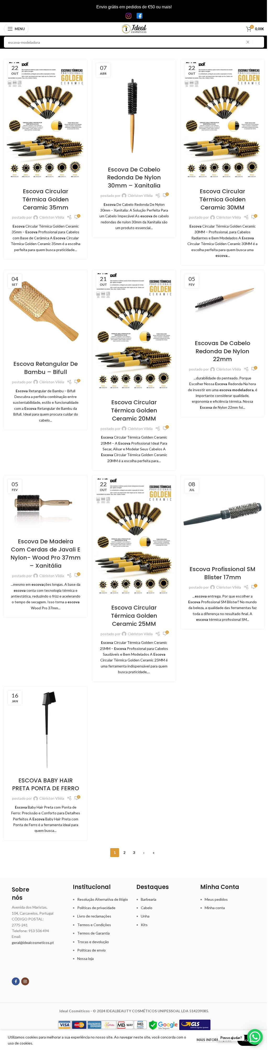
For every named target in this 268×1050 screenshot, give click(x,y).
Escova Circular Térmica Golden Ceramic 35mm (46, 199)
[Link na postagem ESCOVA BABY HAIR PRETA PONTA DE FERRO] (45, 728)
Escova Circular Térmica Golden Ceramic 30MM (222, 199)
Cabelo (146, 907)
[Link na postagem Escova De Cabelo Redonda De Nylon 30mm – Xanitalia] (134, 109)
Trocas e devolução (93, 942)
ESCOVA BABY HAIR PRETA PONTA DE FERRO (45, 784)
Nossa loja (85, 958)
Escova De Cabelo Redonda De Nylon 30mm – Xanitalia (134, 177)
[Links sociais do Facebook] (16, 981)
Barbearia (148, 899)
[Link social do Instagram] (25, 981)
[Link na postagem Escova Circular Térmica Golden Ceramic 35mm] (45, 120)
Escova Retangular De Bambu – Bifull (45, 368)
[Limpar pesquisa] (249, 42)
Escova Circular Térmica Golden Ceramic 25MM (134, 616)
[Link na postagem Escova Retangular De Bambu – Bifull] (45, 311)
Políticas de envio (91, 950)
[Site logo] (134, 28)
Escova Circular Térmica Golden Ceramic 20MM (134, 410)
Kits (144, 924)
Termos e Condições (94, 924)
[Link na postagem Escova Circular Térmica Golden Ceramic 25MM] (134, 536)
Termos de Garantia (93, 933)
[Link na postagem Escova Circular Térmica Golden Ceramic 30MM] (222, 120)
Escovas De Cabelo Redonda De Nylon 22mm (222, 351)
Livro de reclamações (94, 916)
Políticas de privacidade (96, 907)
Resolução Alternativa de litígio (102, 899)
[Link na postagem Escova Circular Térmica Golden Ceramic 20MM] (134, 331)
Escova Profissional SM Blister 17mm (222, 573)
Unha (145, 916)
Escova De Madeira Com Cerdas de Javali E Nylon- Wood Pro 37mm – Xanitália (45, 553)
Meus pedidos (216, 899)
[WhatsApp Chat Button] (255, 1037)
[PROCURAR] (258, 42)
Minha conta (215, 907)
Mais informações (214, 1040)
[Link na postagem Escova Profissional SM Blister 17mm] (222, 517)
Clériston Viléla (51, 217)
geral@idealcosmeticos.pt (33, 942)
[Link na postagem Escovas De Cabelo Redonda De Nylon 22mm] (222, 301)
